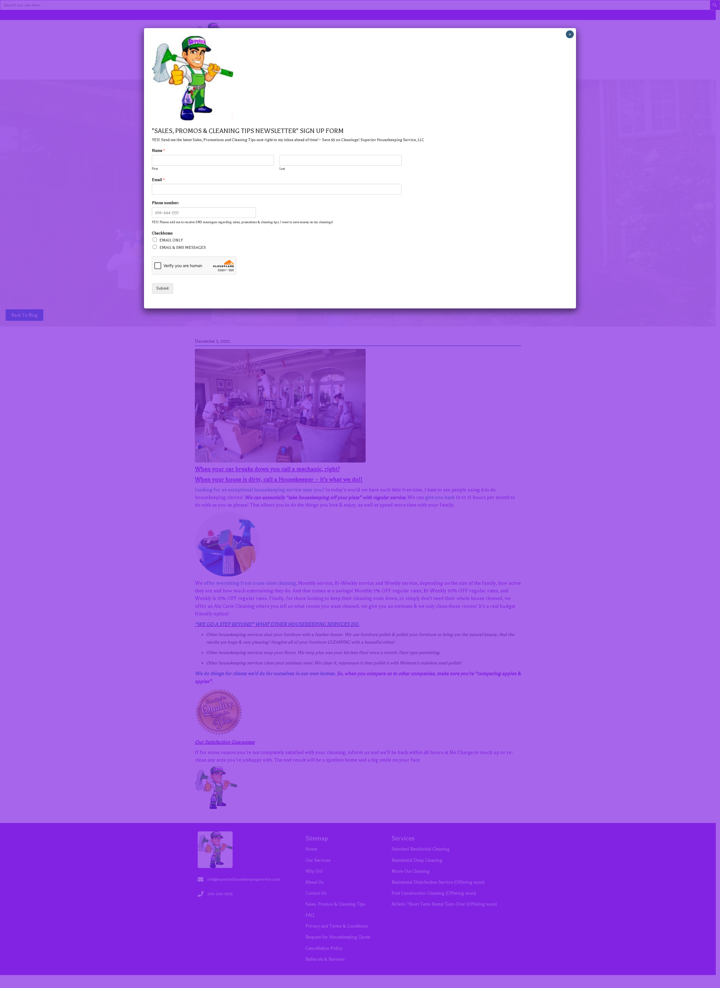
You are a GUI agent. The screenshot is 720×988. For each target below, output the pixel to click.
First (155, 169)
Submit (162, 288)
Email (158, 179)
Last (282, 169)
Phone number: (165, 202)
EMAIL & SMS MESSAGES (182, 247)
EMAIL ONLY (171, 240)
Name (158, 150)
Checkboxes (162, 233)
